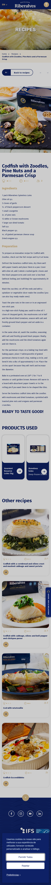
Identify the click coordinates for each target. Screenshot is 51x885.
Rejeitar (25, 865)
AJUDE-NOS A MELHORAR (48, 604)
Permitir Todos (25, 857)
